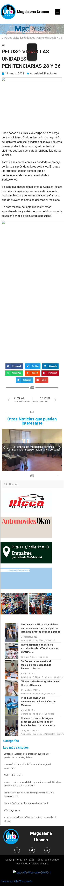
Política (36, 677)
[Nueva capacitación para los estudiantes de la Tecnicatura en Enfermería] (11, 651)
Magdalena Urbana (33, 11)
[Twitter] (32, 850)
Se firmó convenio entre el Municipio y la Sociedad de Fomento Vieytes (36, 665)
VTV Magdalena (12, 810)
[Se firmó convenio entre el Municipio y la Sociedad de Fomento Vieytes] (11, 669)
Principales (50, 73)
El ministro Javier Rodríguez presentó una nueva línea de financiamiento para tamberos (38, 722)
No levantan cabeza (13, 775)
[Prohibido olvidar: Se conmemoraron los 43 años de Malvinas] (11, 706)
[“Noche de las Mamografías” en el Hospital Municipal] (11, 688)
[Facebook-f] (17, 850)
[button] (57, 12)
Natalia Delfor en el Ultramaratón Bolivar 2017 (26, 803)
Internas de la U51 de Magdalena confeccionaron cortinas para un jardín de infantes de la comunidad (40, 628)
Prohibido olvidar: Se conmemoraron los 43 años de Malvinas (38, 702)
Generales (43, 657)
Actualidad (32, 33)
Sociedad (50, 640)
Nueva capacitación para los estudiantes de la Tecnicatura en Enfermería (39, 648)
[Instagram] (47, 850)
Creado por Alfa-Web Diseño (17, 881)
